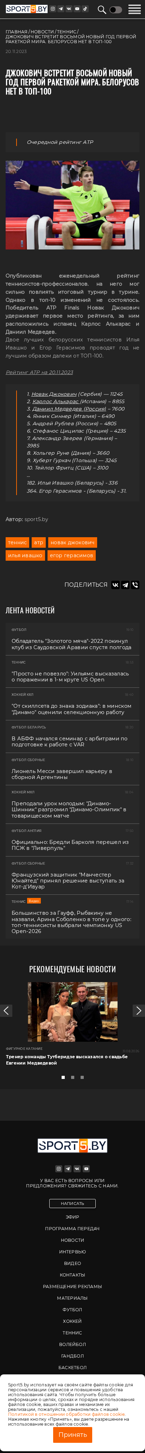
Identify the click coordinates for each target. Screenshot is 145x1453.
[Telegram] (125, 585)
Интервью (72, 1251)
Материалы (72, 1298)
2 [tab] (74, 1079)
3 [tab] (84, 1079)
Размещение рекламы (72, 1286)
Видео (72, 1263)
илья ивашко (25, 555)
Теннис (72, 1332)
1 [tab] (65, 1079)
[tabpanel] (72, 1027)
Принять (72, 1435)
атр (38, 542)
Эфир (73, 1217)
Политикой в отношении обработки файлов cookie (66, 1414)
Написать (72, 1203)
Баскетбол (72, 1367)
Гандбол (72, 1356)
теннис (17, 542)
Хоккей (72, 1321)
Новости (72, 1240)
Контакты (73, 1275)
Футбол (72, 1309)
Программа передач (72, 1228)
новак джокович (72, 542)
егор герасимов (71, 555)
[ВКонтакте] (115, 585)
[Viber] (135, 585)
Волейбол (72, 1344)
